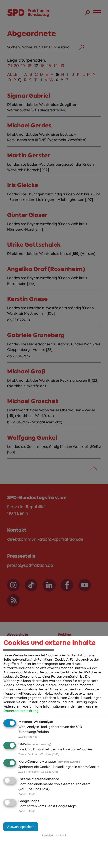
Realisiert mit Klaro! (54, 835)
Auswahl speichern (20, 827)
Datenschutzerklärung (20, 711)
